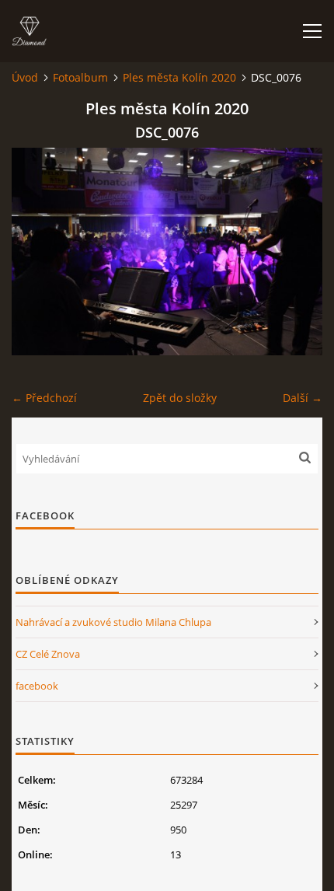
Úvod (25, 77)
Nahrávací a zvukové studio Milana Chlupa (113, 622)
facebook (37, 686)
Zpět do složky (180, 397)
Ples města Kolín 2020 (179, 77)
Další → (302, 397)
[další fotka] (297, 251)
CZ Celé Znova (48, 654)
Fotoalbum (80, 77)
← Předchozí (44, 397)
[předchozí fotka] (36, 251)
